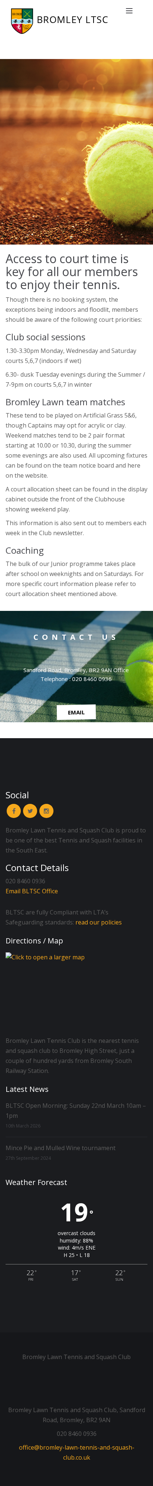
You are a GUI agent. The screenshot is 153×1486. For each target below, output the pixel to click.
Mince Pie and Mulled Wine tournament (60, 1148)
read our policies (98, 922)
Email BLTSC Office (32, 891)
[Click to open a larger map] (76, 992)
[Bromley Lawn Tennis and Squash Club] (66, 20)
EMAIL (76, 712)
